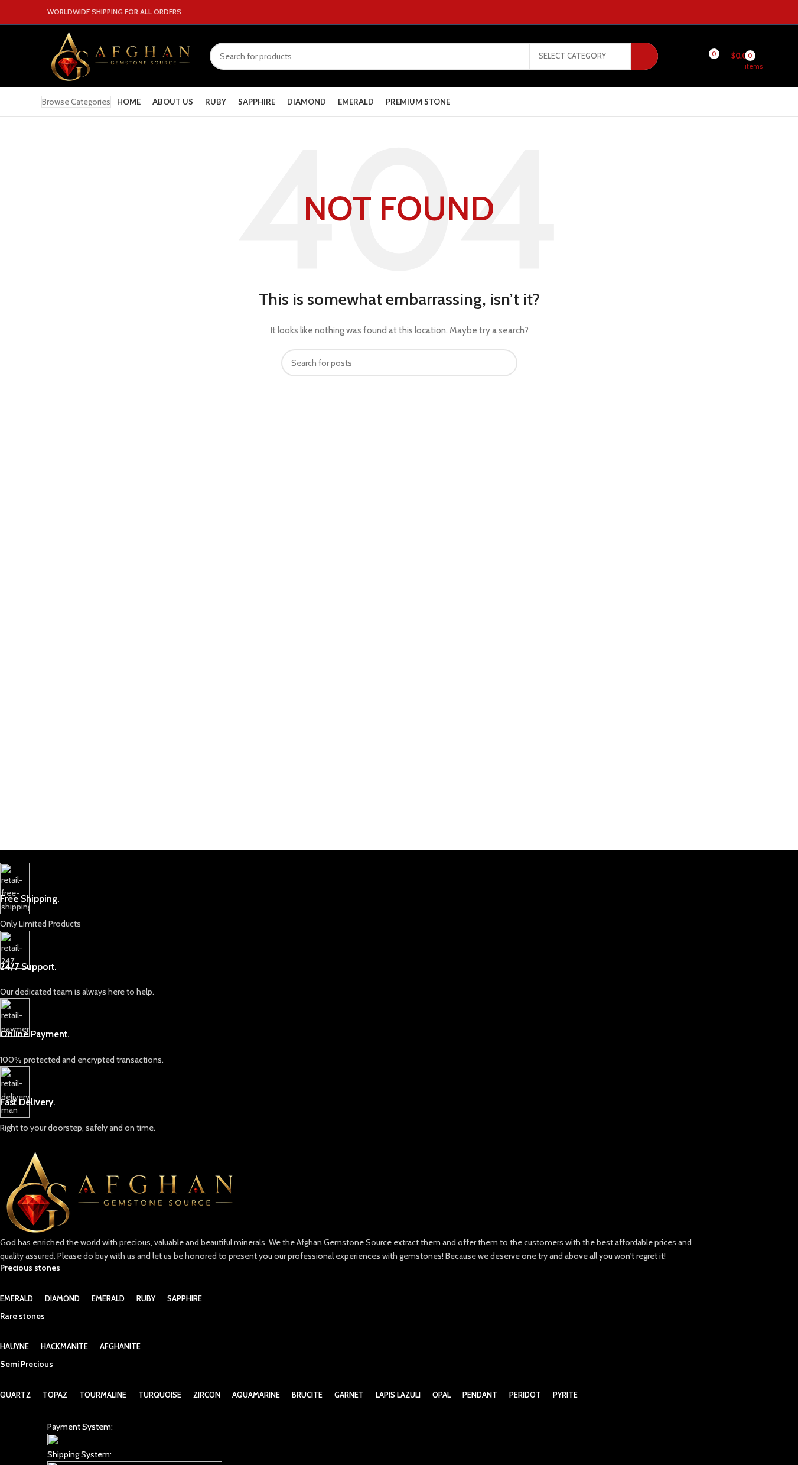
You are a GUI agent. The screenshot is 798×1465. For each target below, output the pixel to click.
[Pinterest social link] (744, 12)
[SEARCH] (644, 56)
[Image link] (136, 1440)
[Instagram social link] (730, 12)
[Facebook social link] (716, 12)
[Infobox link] (352, 897)
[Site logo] (119, 55)
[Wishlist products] (689, 56)
